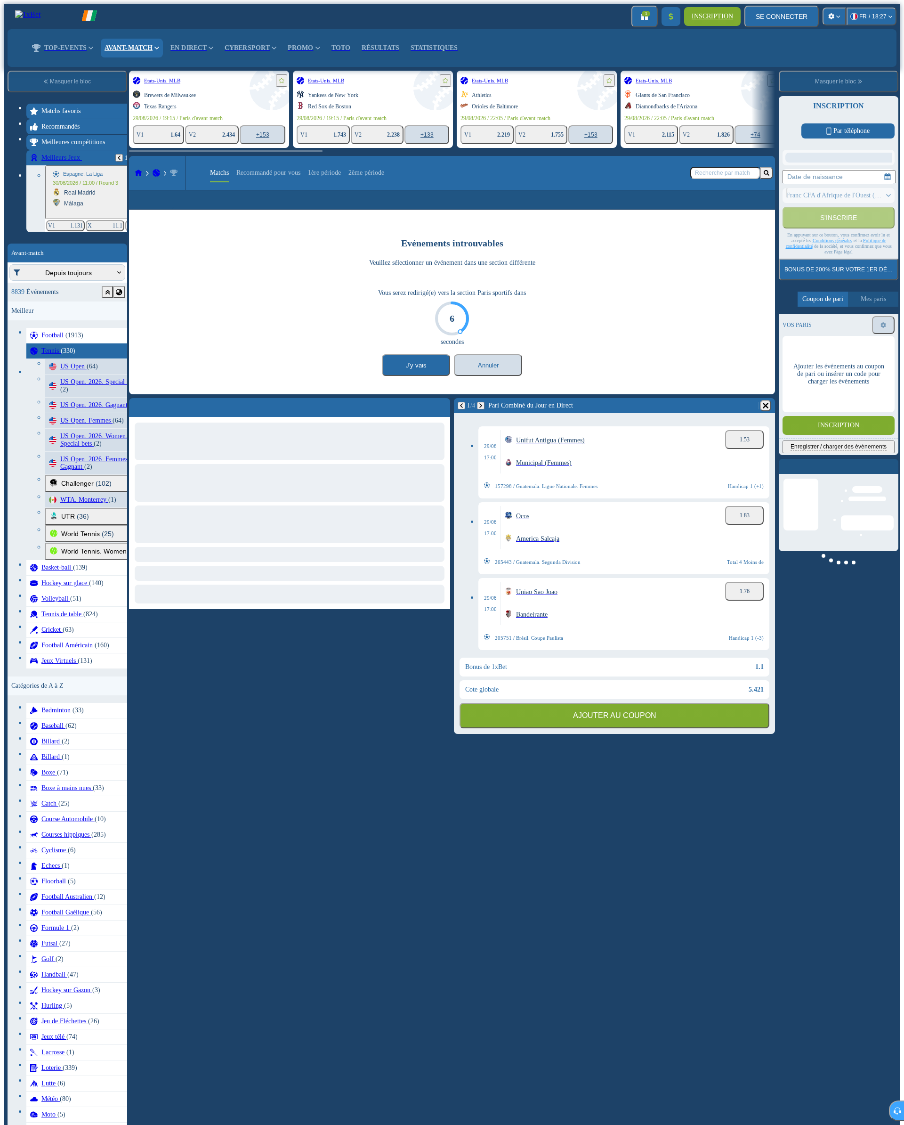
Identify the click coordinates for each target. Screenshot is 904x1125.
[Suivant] (480, 420)
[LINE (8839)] (138, 172)
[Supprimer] (765, 420)
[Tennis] (156, 172)
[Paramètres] (834, 16)
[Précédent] (119, 158)
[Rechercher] (766, 173)
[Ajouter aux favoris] (281, 80)
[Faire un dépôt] (671, 16)
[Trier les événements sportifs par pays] (119, 292)
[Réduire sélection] (107, 292)
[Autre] (733, 207)
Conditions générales (832, 347)
